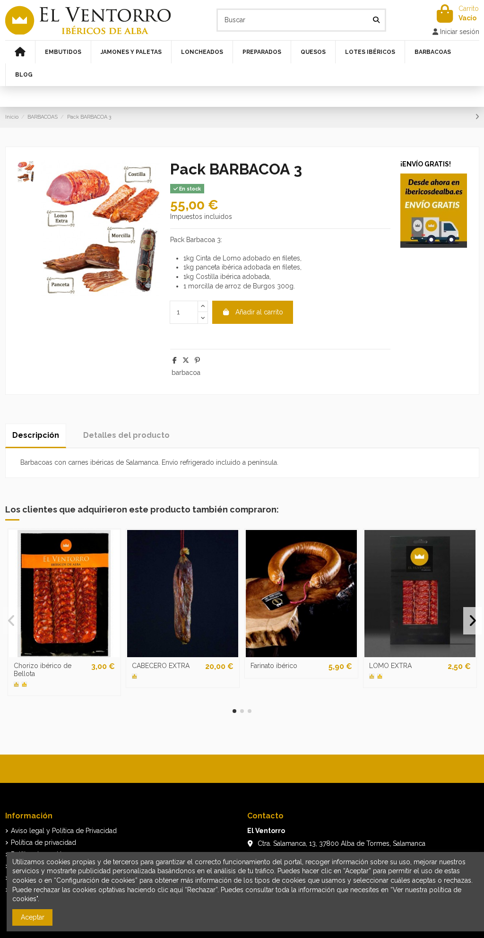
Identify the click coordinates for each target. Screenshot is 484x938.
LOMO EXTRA (390, 665)
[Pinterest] (197, 360)
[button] (234, 711)
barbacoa (186, 372)
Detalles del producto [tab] (126, 435)
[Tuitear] (185, 360)
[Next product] (477, 117)
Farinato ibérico (274, 665)
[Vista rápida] (64, 653)
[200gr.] (24, 684)
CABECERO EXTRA (161, 665)
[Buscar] (376, 20)
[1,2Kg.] (134, 676)
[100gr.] (16, 684)
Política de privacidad (43, 842)
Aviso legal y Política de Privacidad (64, 830)
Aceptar (32, 917)
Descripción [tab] (35, 435)
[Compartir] (175, 360)
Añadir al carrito (259, 312)
